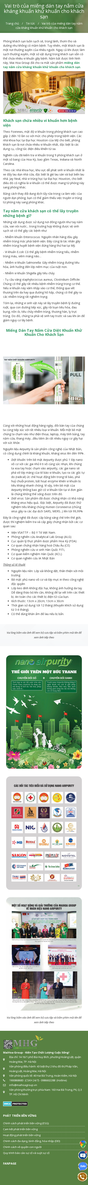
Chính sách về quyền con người (22, 1147)
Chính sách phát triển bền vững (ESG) (26, 1123)
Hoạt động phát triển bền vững (22, 1135)
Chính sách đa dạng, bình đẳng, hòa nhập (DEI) (31, 1141)
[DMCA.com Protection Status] (15, 1103)
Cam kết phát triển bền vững (20, 1129)
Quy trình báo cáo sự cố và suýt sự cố (26, 1153)
